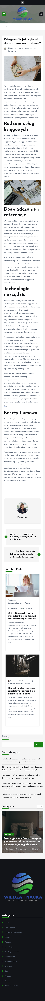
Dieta (7, 923)
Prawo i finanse (11, 961)
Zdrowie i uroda (10, 828)
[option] (22, 832)
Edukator (10, 48)
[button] (38, 806)
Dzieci (7, 937)
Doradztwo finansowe (16, 603)
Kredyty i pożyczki (12, 952)
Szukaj (5, 736)
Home (4, 26)
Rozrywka (8, 966)
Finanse (28, 603)
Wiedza (21, 681)
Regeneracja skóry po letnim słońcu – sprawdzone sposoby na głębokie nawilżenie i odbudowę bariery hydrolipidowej (22, 786)
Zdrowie (8, 981)
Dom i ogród (10, 928)
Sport (7, 971)
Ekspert (13, 600)
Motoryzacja (10, 957)
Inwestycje (19, 48)
